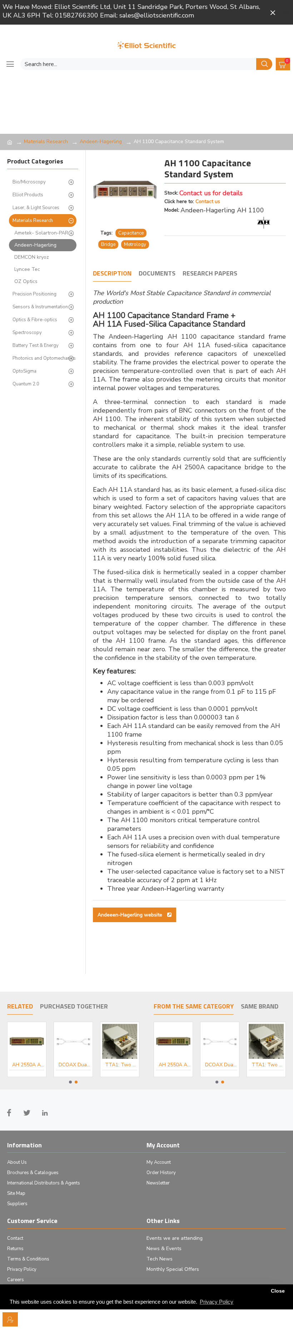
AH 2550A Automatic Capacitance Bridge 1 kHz (28, 1065)
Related (20, 1006)
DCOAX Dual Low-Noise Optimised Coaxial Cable (75, 1065)
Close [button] (278, 1291)
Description (112, 273)
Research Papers (210, 273)
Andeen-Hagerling (101, 141)
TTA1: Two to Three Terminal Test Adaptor (121, 1065)
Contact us (207, 201)
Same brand (259, 1006)
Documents (157, 273)
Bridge (108, 244)
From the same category (194, 1006)
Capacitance (131, 233)
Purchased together (74, 1006)
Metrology (135, 244)
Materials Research (46, 141)
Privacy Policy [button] (216, 1302)
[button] (70, 1082)
